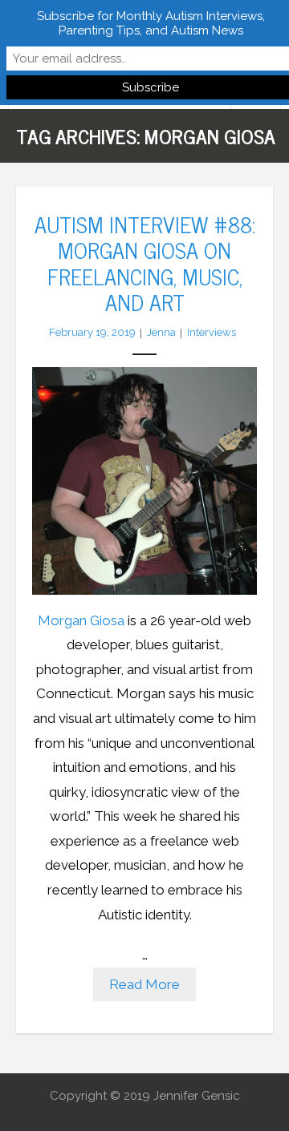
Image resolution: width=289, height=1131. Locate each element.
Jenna (161, 332)
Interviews (211, 332)
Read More (144, 984)
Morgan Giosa (81, 620)
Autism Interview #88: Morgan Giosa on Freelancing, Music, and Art (145, 262)
